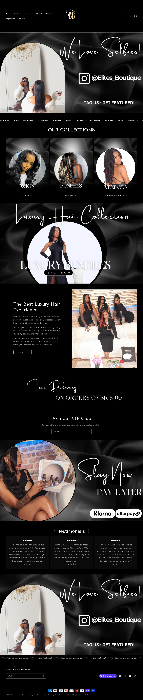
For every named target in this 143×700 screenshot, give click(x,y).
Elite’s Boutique (16, 695)
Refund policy (52, 695)
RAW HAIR (70, 195)
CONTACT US (22, 352)
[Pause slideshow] (81, 115)
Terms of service (64, 695)
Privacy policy (41, 695)
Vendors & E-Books (114, 195)
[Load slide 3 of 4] (70, 115)
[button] (125, 16)
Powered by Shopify (28, 695)
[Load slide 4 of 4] (72, 115)
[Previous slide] (61, 115)
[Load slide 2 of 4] (67, 115)
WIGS (26, 195)
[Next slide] (75, 115)
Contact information (91, 695)
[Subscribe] (89, 431)
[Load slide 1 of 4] (65, 115)
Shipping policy (77, 695)
